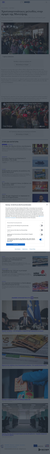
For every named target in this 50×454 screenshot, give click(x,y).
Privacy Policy (32, 249)
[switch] (41, 225)
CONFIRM (15, 244)
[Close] (47, 205)
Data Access (25, 249)
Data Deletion (17, 249)
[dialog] (25, 227)
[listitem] (25, 222)
